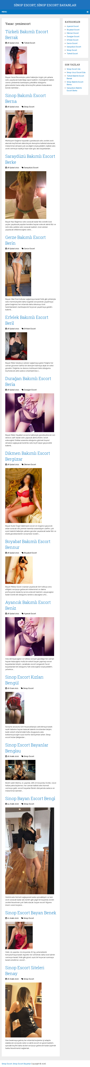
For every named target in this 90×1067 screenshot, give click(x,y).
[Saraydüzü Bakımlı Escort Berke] (25, 195)
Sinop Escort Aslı (73, 69)
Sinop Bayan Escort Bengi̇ (30, 798)
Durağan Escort (30, 390)
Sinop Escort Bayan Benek (30, 912)
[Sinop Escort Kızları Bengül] (14, 708)
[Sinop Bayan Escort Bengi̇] (29, 850)
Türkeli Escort (29, 43)
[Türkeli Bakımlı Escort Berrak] (16, 60)
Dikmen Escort (30, 464)
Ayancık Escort (30, 614)
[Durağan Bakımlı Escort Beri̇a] (29, 412)
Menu (4, 12)
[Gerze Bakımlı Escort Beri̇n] (18, 274)
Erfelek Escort (30, 329)
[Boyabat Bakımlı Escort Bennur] (19, 570)
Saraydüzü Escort (31, 168)
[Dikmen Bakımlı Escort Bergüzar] (23, 495)
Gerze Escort (29, 249)
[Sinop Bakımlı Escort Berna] (19, 124)
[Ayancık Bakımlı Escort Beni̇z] (29, 636)
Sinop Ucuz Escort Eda (76, 72)
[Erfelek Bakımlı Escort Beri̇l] (16, 346)
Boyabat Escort (30, 553)
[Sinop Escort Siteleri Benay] (23, 1010)
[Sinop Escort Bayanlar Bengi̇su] (20, 770)
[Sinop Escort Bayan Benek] (19, 935)
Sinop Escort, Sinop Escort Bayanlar (45, 5)
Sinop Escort (29, 107)
